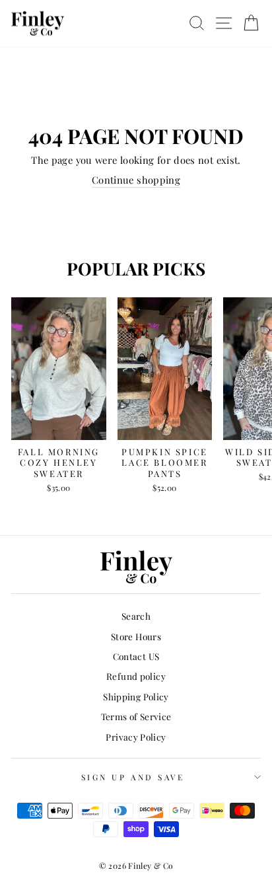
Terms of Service (136, 716)
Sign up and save (133, 777)
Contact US (136, 656)
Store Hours (136, 636)
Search (136, 616)
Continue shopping (136, 179)
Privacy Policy (136, 737)
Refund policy (136, 676)
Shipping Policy (136, 696)
